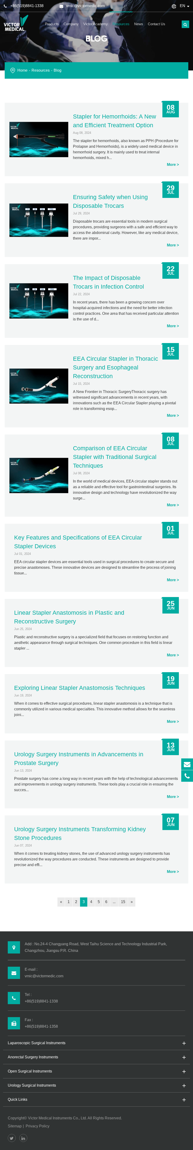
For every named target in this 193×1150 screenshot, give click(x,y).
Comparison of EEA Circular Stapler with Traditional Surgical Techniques (115, 457)
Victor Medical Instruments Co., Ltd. (57, 1118)
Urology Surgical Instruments (32, 1085)
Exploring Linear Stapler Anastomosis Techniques (79, 687)
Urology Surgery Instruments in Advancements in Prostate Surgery (78, 758)
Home (22, 70)
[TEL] (187, 776)
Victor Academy (95, 24)
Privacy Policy (37, 1126)
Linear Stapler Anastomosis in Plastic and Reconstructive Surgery (69, 617)
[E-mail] (187, 764)
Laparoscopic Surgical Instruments (36, 1043)
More (171, 165)
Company (71, 24)
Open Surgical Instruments (30, 1071)
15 (123, 902)
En (182, 6)
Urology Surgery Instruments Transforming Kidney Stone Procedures (80, 833)
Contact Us (156, 24)
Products (52, 24)
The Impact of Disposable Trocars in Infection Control (108, 282)
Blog (57, 70)
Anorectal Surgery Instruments (33, 1057)
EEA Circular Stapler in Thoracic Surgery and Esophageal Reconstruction (115, 367)
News (138, 24)
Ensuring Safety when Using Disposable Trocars (110, 201)
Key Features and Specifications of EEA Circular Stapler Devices (78, 541)
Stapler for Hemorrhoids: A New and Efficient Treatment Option (114, 120)
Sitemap (15, 1126)
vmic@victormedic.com (85, 6)
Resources (121, 24)
